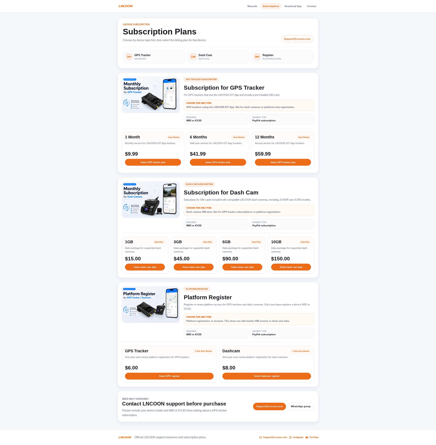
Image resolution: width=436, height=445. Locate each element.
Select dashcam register (266, 376)
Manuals (252, 6)
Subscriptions (271, 6)
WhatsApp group (301, 406)
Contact (311, 6)
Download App (293, 6)
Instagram (298, 437)
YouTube (313, 437)
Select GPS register (169, 376)
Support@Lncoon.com (297, 38)
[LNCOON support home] (126, 6)
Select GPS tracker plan (153, 162)
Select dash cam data (145, 267)
